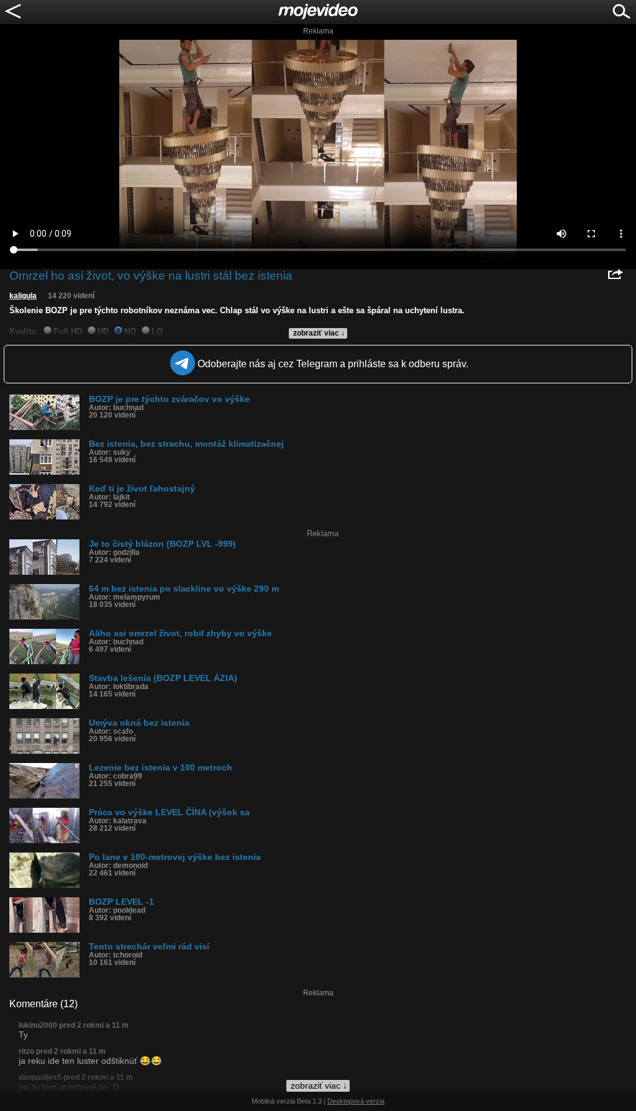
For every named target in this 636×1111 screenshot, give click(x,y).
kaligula (23, 295)
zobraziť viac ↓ (319, 333)
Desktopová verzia (355, 1101)
